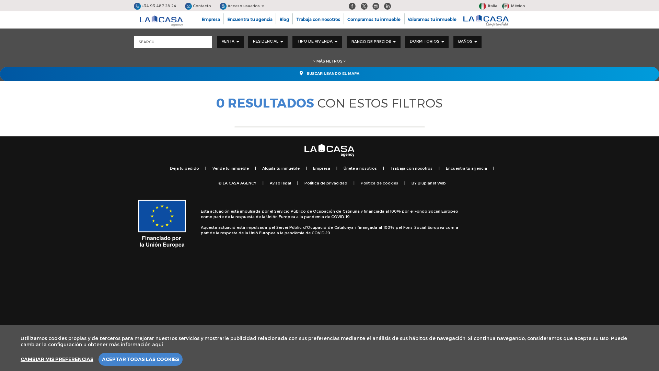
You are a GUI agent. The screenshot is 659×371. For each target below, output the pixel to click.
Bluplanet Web (432, 183)
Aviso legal (280, 183)
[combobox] (230, 42)
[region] (329, 348)
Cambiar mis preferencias (57, 359)
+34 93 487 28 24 (158, 5)
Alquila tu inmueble (281, 168)
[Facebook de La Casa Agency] (352, 5)
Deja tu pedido (184, 168)
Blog (284, 19)
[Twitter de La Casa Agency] (364, 5)
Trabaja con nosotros (318, 19)
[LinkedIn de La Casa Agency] (387, 5)
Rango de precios (371, 41)
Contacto (201, 5)
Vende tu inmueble (230, 168)
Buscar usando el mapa (332, 73)
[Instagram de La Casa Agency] (375, 5)
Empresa (211, 19)
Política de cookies (379, 183)
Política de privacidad (325, 183)
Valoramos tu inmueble (432, 19)
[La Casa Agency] (161, 20)
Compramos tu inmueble (374, 19)
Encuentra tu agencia (250, 19)
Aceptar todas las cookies (140, 359)
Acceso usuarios (244, 5)
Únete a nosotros (360, 168)
